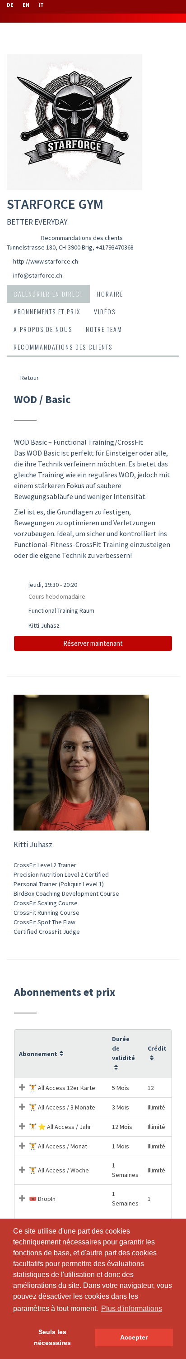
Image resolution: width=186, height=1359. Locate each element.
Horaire (110, 293)
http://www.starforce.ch (45, 261)
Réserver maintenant (93, 643)
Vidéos (105, 311)
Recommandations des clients (82, 238)
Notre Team (104, 329)
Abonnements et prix (47, 311)
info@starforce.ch (37, 275)
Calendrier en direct (48, 293)
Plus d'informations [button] (131, 1308)
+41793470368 (115, 247)
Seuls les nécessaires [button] (52, 1337)
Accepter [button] (134, 1337)
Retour (29, 378)
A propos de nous (43, 329)
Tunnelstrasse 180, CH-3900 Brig (50, 247)
